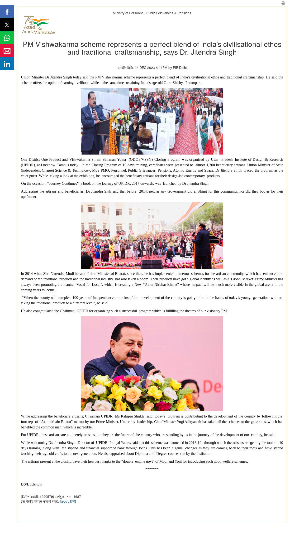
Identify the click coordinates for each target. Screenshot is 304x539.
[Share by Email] (7, 50)
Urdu (64, 501)
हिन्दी (73, 501)
